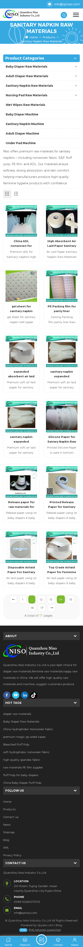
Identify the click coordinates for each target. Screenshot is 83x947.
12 (41, 599)
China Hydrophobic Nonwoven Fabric (28, 729)
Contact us (10, 817)
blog (6, 840)
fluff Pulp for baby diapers (20, 775)
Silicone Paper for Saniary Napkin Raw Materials (61, 439)
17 (42, 607)
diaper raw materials (17, 714)
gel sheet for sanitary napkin (21, 309)
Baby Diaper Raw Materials (26, 66)
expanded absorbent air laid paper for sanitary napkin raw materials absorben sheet (21, 374)
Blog (59, 925)
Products (49, 37)
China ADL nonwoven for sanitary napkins (21, 243)
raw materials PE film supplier (23, 767)
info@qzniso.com (67, 4)
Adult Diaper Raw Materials (27, 76)
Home (34, 37)
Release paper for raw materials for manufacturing (21, 504)
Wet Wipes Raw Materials (25, 105)
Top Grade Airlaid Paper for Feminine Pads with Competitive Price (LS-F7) (61, 570)
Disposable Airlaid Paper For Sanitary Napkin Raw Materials (21, 570)
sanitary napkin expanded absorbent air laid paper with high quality (62, 374)
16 (32, 607)
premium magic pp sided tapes (24, 736)
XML (6, 847)
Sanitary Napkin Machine (25, 124)
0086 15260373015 (27, 901)
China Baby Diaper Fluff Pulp (22, 782)
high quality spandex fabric (21, 759)
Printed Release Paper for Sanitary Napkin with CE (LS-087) (61, 504)
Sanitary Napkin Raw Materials (29, 86)
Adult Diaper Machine (22, 133)
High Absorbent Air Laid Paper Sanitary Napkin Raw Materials (61, 243)
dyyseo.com (45, 925)
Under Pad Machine (21, 143)
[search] (64, 15)
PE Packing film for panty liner (62, 309)
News (6, 824)
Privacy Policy (12, 855)
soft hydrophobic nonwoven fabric (26, 752)
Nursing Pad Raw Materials (26, 95)
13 (51, 599)
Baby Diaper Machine (22, 114)
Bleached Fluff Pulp (16, 744)
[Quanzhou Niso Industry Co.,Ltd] (22, 14)
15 (70, 599)
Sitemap (8, 832)
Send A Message (41, 939)
